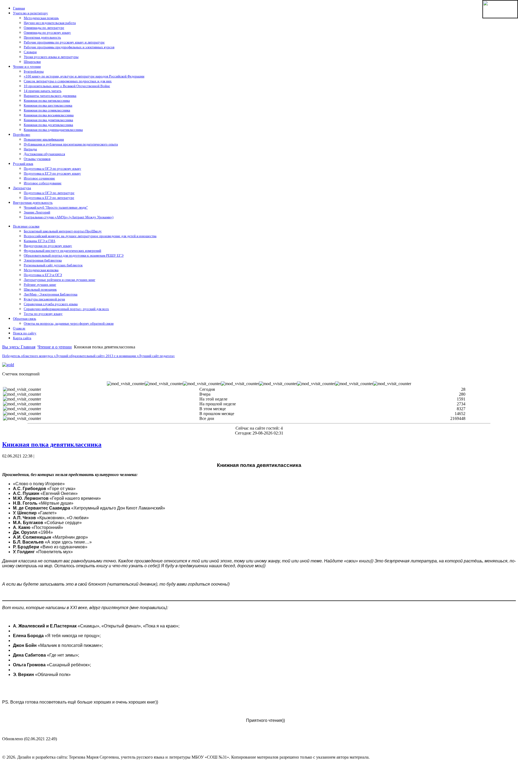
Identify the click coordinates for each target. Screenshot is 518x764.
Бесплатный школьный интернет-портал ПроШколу (63, 231)
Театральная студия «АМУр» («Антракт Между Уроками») (68, 217)
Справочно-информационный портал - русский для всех (66, 309)
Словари (30, 52)
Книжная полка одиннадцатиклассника (53, 130)
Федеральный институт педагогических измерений (62, 251)
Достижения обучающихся (44, 154)
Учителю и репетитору (30, 13)
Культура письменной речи (44, 299)
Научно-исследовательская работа (50, 23)
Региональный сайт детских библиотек (53, 265)
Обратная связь (24, 319)
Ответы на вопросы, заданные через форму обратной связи (69, 323)
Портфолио (21, 135)
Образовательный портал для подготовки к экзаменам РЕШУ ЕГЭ (74, 255)
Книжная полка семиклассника (47, 110)
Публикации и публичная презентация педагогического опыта (71, 144)
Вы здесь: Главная (18, 347)
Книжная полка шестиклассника (48, 105)
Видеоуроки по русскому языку (48, 246)
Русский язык (23, 164)
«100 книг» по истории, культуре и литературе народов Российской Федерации (84, 76)
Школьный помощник (40, 289)
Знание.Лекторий (37, 212)
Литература (22, 188)
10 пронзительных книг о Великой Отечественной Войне (67, 86)
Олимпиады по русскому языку (47, 32)
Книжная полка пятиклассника (47, 101)
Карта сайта (22, 338)
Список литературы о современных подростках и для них (68, 81)
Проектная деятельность (42, 37)
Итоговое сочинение (39, 178)
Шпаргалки (32, 62)
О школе (19, 328)
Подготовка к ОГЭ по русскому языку (52, 169)
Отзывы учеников (37, 159)
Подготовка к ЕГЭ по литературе (49, 198)
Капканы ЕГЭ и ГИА (39, 241)
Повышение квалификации (44, 139)
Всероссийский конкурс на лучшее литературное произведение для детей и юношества (90, 236)
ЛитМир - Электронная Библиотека (50, 294)
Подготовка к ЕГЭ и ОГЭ (43, 275)
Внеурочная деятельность (33, 203)
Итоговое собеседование (43, 183)
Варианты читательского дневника (50, 96)
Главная (19, 8)
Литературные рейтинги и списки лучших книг (59, 280)
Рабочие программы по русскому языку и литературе (64, 42)
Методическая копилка (41, 270)
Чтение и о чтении (27, 66)
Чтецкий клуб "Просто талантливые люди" (56, 207)
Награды (30, 149)
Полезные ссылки (26, 226)
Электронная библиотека (43, 260)
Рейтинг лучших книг (40, 285)
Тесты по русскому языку (43, 314)
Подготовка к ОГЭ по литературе (49, 193)
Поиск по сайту (24, 333)
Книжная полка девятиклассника (48, 120)
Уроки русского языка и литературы (51, 57)
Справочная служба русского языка (51, 304)
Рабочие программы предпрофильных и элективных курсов (69, 47)
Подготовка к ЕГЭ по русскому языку (52, 173)
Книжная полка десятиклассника (48, 125)
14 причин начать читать (43, 91)
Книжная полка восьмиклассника (49, 115)
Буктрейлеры (34, 71)
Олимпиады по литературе (44, 28)
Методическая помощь (41, 18)
